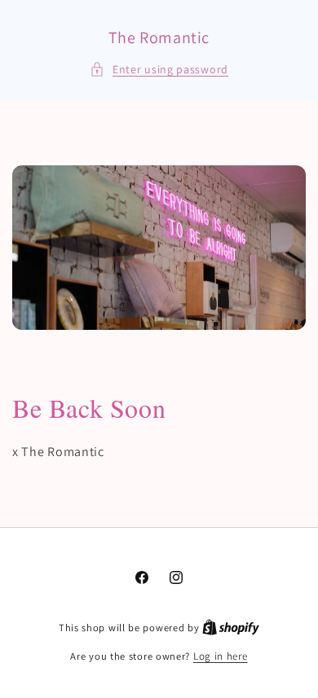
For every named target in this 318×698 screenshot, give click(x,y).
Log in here (220, 656)
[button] (159, 69)
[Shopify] (230, 627)
